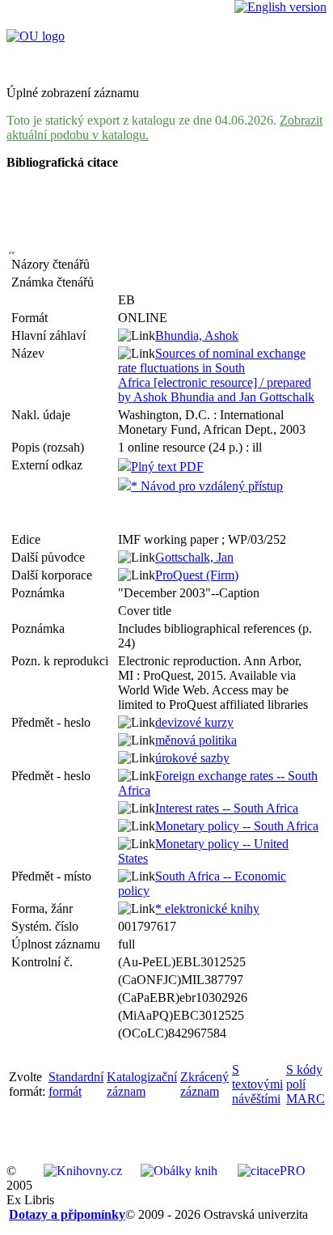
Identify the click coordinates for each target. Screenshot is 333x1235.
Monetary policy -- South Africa (236, 826)
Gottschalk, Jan (194, 557)
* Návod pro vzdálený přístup (207, 486)
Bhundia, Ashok (196, 335)
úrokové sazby (192, 758)
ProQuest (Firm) (196, 575)
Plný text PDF (167, 466)
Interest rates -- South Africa (226, 808)
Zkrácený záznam (204, 1084)
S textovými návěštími (257, 1084)
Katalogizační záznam (142, 1084)
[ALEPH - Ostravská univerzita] (35, 36)
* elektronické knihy (207, 908)
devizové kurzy (194, 722)
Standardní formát (75, 1084)
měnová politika (196, 740)
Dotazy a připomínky (67, 1214)
